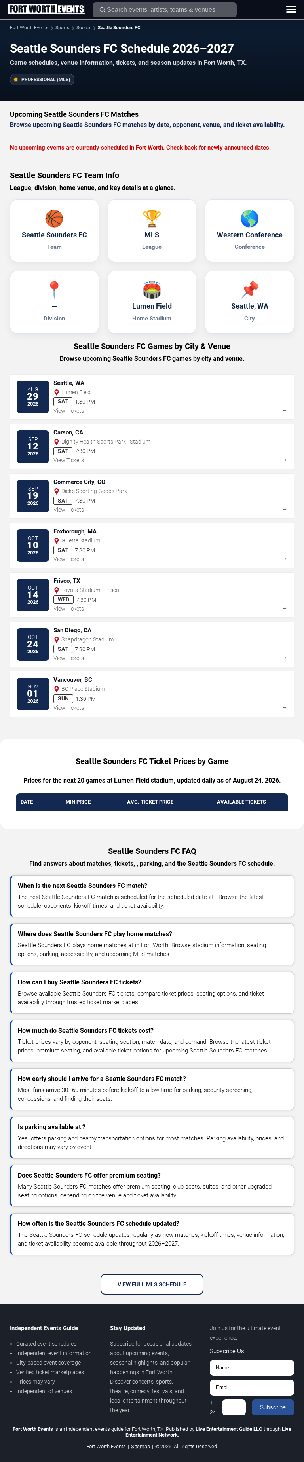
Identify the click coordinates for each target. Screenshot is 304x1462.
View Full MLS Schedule (152, 1284)
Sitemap (140, 1446)
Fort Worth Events (29, 27)
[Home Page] (47, 9)
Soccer (83, 27)
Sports (62, 27)
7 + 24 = (213, 1407)
